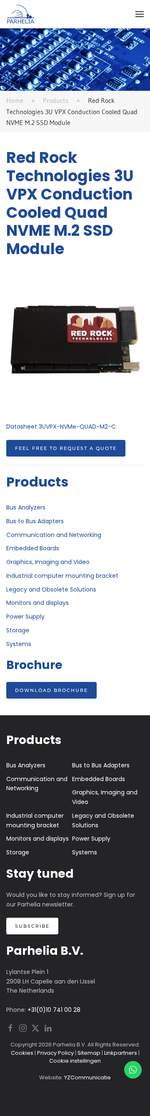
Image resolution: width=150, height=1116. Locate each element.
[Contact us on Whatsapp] (133, 1070)
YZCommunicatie (87, 1077)
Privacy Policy (55, 1053)
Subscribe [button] (32, 926)
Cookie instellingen (75, 1061)
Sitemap (89, 1053)
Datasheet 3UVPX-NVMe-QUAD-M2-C (61, 426)
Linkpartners (120, 1053)
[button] (139, 14)
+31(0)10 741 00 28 (54, 1010)
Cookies (22, 1053)
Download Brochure (51, 690)
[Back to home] (20, 14)
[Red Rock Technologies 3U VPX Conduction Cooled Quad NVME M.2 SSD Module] (75, 339)
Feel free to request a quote (66, 448)
